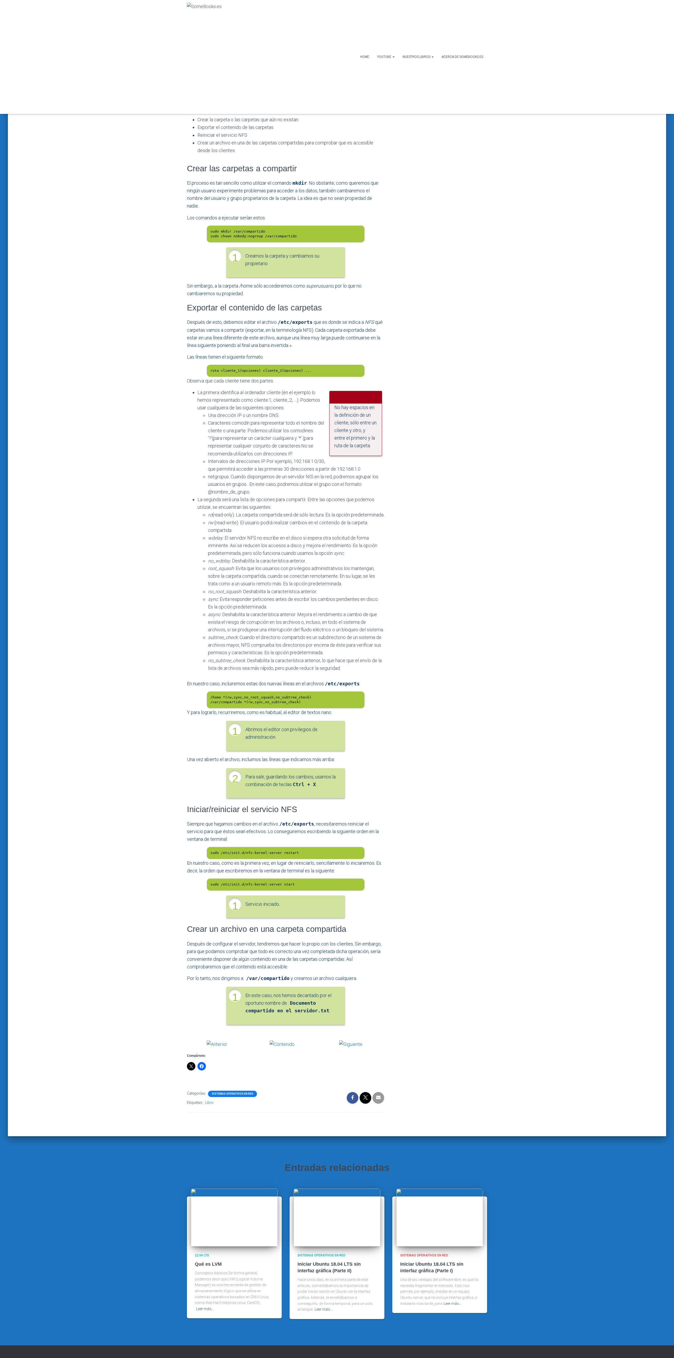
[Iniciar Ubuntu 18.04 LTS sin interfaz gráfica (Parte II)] (337, 1217)
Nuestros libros (417, 57)
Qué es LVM (208, 1264)
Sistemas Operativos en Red (232, 1093)
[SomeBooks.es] (204, 57)
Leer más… (205, 1309)
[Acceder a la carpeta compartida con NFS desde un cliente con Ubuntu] (351, 1044)
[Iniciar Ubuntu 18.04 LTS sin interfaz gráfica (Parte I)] (439, 1217)
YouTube (384, 57)
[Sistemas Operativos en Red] (282, 1044)
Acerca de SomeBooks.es (462, 57)
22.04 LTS (202, 1255)
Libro (209, 1102)
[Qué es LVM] (234, 1217)
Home (364, 57)
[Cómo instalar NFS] (217, 1044)
